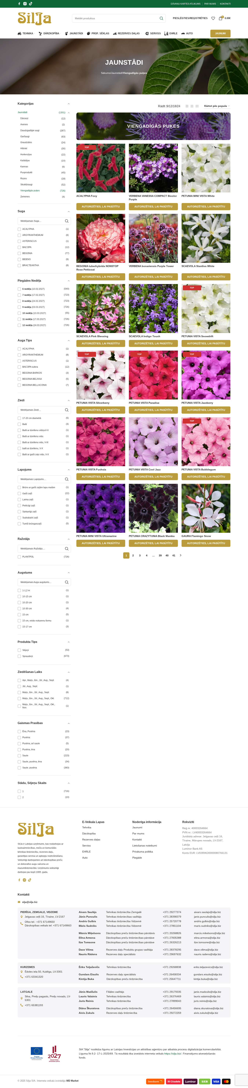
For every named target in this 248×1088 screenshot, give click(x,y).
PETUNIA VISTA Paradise (144, 402)
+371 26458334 (172, 974)
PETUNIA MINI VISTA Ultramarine (96, 536)
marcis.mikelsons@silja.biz (209, 933)
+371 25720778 (172, 921)
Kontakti (137, 839)
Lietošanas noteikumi (144, 845)
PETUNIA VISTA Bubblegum (199, 469)
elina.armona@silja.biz (207, 937)
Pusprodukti (26, 172)
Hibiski (23, 148)
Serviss (86, 845)
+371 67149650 (45, 921)
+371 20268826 (172, 933)
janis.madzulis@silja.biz (207, 991)
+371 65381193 (34, 1005)
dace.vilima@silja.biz (206, 949)
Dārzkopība (89, 833)
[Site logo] (35, 17)
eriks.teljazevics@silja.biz (208, 967)
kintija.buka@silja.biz (206, 978)
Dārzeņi (24, 118)
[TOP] (100, 167)
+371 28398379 (172, 916)
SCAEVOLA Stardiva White (198, 266)
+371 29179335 (172, 991)
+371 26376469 (172, 996)
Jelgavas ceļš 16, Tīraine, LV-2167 (45, 916)
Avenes (24, 124)
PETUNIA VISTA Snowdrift (197, 336)
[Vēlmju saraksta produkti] (213, 18)
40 (167, 555)
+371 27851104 (172, 925)
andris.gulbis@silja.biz (207, 921)
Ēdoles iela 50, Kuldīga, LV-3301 (43, 971)
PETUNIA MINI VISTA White (198, 195)
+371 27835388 (172, 937)
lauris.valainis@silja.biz (207, 996)
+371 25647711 (172, 978)
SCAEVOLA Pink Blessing (92, 336)
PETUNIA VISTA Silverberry (92, 402)
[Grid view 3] (192, 106)
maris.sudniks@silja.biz (207, 925)
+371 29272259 (172, 1012)
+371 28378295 (172, 949)
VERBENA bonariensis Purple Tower (151, 266)
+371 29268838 (172, 967)
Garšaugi (25, 136)
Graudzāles (26, 142)
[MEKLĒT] (161, 18)
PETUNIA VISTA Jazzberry (197, 402)
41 (173, 555)
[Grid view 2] (187, 106)
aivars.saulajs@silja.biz (207, 912)
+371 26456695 (172, 1008)
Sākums (105, 72)
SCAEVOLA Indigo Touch (144, 336)
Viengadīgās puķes (30, 190)
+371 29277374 (172, 912)
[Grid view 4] (197, 106)
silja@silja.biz (29, 902)
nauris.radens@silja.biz (207, 954)
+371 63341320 (34, 976)
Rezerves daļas (91, 839)
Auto (85, 857)
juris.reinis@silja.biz (205, 1000)
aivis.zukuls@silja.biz (206, 1012)
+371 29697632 (172, 954)
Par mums (138, 833)
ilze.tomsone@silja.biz (207, 942)
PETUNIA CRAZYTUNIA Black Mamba (152, 536)
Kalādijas (25, 160)
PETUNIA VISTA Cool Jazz (145, 469)
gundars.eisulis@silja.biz (208, 974)
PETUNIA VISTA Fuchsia (91, 469)
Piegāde (137, 857)
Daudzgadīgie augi (29, 130)
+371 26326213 (172, 942)
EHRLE (86, 851)
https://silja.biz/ (172, 1053)
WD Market (72, 1080)
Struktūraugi (26, 184)
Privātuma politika (142, 851)
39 (160, 555)
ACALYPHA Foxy (86, 195)
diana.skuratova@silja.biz (208, 1008)
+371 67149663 (62, 925)
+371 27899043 (172, 1000)
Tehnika (86, 827)
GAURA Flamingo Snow (196, 536)
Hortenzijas (26, 154)
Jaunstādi (116, 72)
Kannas (24, 166)
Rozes (23, 178)
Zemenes (25, 196)
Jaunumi (137, 827)
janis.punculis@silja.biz (207, 916)
